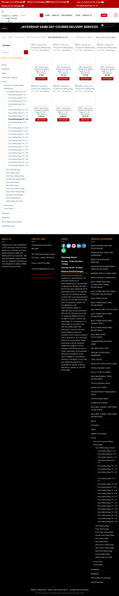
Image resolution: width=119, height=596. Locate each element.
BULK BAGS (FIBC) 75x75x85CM (98, 335)
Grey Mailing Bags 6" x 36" (18, 131)
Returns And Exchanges (79, 590)
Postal (4, 82)
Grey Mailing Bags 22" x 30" (18, 153)
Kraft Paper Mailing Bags (15, 176)
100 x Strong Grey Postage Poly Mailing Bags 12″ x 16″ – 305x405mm (41, 70)
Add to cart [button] (41, 78)
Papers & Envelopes (9, 77)
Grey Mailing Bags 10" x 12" (18, 110)
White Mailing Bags (13, 170)
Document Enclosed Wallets (14, 85)
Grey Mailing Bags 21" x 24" (18, 150)
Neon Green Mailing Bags (15, 192)
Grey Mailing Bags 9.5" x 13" (17, 105)
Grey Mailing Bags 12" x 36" (18, 134)
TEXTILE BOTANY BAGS (100, 383)
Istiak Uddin (79, 593)
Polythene (6, 213)
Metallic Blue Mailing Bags (15, 179)
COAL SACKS (96, 359)
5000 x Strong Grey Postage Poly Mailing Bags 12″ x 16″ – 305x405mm (63, 111)
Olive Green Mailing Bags (15, 188)
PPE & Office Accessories (12, 222)
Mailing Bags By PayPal (14, 201)
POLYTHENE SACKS (99, 298)
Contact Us (87, 15)
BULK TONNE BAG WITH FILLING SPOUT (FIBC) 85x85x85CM (101, 284)
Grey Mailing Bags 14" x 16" (18, 128)
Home (47, 15)
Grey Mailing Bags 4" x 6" (17, 95)
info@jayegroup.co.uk (87, 5)
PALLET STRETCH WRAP (101, 372)
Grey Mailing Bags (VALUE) (16, 91)
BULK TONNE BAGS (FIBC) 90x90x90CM (101, 329)
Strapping (5, 217)
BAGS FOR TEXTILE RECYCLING (104, 364)
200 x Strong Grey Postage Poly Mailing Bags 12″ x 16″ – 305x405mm (63, 70)
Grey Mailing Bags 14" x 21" (18, 140)
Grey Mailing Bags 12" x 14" (18, 116)
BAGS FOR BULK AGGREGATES (103, 278)
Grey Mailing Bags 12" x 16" (18, 119)
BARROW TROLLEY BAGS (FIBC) (104, 273)
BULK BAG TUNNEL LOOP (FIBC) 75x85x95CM (104, 408)
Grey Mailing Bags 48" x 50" (18, 165)
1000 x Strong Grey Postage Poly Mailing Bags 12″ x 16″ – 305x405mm (107, 70)
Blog (78, 15)
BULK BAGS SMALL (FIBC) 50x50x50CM (101, 377)
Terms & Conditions (38, 590)
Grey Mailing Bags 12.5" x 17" (17, 123)
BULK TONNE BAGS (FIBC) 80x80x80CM (101, 315)
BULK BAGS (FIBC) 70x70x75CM (104, 310)
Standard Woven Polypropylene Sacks (103, 393)
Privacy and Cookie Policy (57, 590)
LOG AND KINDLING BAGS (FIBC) (101, 342)
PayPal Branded (8, 226)
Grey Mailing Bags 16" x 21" (18, 143)
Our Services (66, 15)
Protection (6, 69)
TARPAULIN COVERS (99, 403)
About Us (55, 15)
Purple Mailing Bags (13, 198)
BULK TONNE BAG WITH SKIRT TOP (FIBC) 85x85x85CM (103, 292)
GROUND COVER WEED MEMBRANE (100, 354)
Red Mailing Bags (12, 185)
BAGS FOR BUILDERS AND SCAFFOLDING (101, 247)
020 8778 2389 (93, 2)
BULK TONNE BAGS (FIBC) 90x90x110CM (101, 322)
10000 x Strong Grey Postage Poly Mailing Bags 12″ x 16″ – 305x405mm (85, 111)
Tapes (4, 73)
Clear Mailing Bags (13, 173)
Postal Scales (8, 208)
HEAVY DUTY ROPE (99, 387)
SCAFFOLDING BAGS (99, 399)
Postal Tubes (8, 205)
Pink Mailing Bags (12, 182)
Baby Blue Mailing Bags (14, 195)
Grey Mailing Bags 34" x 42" (18, 162)
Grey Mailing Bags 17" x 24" (18, 147)
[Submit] (41, 15)
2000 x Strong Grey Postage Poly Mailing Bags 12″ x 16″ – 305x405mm (41, 111)
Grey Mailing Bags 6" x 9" (17, 98)
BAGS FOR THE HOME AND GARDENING (102, 254)
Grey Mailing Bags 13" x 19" (18, 137)
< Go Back (6, 45)
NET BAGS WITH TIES (99, 348)
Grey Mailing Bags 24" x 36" (18, 156)
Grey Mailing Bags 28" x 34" (18, 159)
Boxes (4, 65)
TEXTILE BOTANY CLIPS (100, 368)
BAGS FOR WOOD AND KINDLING (100, 261)
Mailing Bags (8, 88)
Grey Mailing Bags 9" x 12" (17, 101)
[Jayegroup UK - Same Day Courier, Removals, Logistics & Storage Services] (9, 15)
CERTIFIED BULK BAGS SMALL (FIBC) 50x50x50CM (103, 267)
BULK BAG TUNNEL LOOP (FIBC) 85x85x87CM (104, 415)
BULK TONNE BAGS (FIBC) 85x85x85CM (101, 304)
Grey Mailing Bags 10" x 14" (18, 113)
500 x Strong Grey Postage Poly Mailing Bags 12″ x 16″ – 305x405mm (85, 70)
